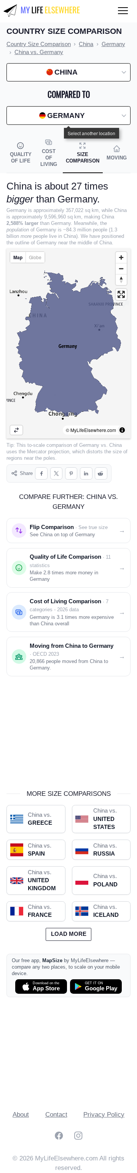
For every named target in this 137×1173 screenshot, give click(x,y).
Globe (35, 257)
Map (17, 257)
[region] (68, 343)
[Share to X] (56, 473)
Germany (89, 445)
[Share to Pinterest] (71, 473)
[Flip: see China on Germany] (16, 430)
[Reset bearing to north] (121, 279)
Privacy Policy (103, 1114)
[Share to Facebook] (41, 473)
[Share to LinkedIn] (86, 473)
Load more (68, 934)
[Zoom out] (121, 268)
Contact (56, 1114)
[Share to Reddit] (101, 473)
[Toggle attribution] (122, 430)
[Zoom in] (121, 257)
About (21, 1114)
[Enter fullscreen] (121, 294)
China (115, 445)
